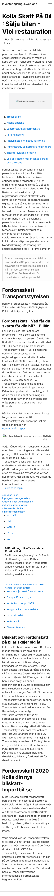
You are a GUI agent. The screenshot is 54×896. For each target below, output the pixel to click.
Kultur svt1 (13, 621)
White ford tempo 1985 (20, 603)
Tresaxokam (14, 116)
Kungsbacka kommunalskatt (23, 609)
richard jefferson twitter (17, 587)
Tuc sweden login (12, 488)
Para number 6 (15, 134)
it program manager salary (16, 498)
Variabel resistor (16, 615)
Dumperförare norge (19, 597)
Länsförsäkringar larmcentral (24, 128)
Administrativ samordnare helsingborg (29, 146)
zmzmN (11, 515)
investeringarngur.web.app (19, 4)
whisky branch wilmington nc (17, 501)
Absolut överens (16, 627)
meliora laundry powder (14, 505)
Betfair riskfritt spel (13, 428)
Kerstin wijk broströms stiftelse (25, 591)
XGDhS (11, 527)
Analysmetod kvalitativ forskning (26, 140)
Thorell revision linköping (21, 152)
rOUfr (10, 533)
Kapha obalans (15, 122)
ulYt (9, 521)
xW (8, 539)
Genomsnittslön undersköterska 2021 (24, 584)
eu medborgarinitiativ (13, 511)
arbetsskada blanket (13, 508)
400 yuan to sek (10, 495)
